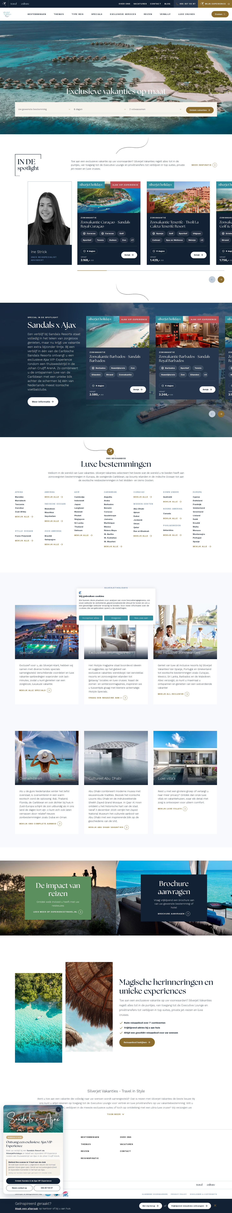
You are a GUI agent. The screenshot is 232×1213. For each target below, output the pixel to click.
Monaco (197, 530)
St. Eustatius (110, 538)
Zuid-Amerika (53, 531)
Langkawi (79, 508)
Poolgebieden (172, 525)
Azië (77, 492)
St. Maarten (110, 541)
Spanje (196, 541)
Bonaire (108, 508)
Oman (136, 523)
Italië (195, 519)
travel (14, 4)
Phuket (77, 515)
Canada (167, 513)
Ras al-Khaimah (141, 531)
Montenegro (199, 534)
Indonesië (79, 500)
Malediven (50, 509)
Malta (196, 527)
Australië (167, 497)
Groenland (198, 512)
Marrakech (20, 500)
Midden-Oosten (143, 504)
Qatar (136, 527)
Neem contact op (19, 1188)
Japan (77, 504)
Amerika (50, 492)
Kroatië (196, 523)
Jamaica (108, 519)
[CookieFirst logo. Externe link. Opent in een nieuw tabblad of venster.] (80, 592)
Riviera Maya (110, 530)
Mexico (107, 527)
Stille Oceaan (24, 531)
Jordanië (138, 520)
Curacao (108, 512)
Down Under (171, 492)
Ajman (137, 512)
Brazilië (48, 536)
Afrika (19, 492)
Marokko (19, 497)
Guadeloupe (110, 515)
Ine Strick (39, 252)
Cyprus (196, 497)
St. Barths (109, 534)
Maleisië (78, 512)
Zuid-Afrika (20, 512)
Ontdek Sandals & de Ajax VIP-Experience (33, 1181)
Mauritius (49, 512)
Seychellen (50, 516)
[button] (68, 109)
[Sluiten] (215, 1206)
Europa (197, 492)
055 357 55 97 (47, 1188)
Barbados (108, 504)
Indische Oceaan (55, 504)
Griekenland (199, 508)
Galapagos (50, 539)
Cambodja (79, 497)
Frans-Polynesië (23, 536)
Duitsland (197, 500)
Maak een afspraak (26, 1208)
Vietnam (78, 530)
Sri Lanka (78, 523)
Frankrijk (197, 504)
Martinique (109, 523)
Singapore (79, 519)
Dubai (136, 516)
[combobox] (41, 109)
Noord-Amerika (172, 509)
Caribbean (110, 492)
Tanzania (19, 504)
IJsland (196, 515)
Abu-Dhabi (139, 509)
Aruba (107, 500)
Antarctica (168, 530)
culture (25, 4)
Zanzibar (19, 508)
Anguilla (108, 497)
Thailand (78, 527)
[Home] (4, 4)
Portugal (197, 538)
